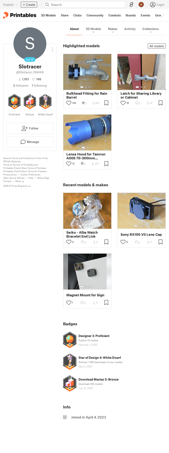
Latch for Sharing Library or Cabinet (141, 95)
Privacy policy (10, 174)
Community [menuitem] (95, 15)
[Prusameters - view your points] (141, 4)
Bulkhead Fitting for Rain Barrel (86, 95)
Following (39, 85)
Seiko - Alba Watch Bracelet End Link (82, 234)
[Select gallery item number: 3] (89, 87)
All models (156, 46)
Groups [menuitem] (160, 15)
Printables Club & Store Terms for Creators (25, 171)
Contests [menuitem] (114, 15)
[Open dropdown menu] (52, 48)
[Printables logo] (19, 15)
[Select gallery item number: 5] (94, 226)
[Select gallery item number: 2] (86, 87)
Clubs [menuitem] (77, 15)
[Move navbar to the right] (163, 15)
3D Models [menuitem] (48, 15)
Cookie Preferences (30, 174)
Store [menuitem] (64, 15)
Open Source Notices (14, 177)
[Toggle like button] (68, 102)
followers (20, 85)
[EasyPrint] (131, 4)
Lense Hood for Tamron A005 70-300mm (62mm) (85, 156)
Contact (7, 181)
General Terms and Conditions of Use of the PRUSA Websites (25, 160)
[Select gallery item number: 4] (92, 87)
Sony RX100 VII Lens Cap (141, 234)
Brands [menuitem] (131, 15)
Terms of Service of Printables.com (20, 164)
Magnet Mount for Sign (85, 295)
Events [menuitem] (145, 15)
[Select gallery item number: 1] (81, 87)
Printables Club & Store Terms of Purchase (24, 168)
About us (19, 181)
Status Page (43, 177)
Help (30, 177)
